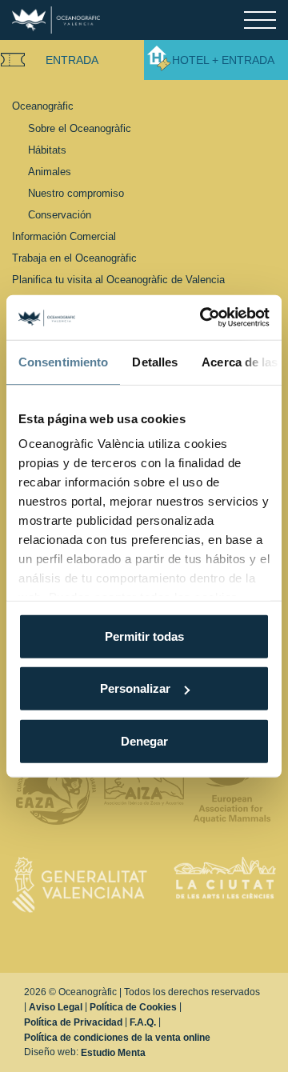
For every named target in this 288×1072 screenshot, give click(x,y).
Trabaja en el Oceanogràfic (74, 258)
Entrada (72, 60)
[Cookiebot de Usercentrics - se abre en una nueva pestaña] (203, 317)
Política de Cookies (133, 1007)
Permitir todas (144, 635)
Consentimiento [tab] (63, 361)
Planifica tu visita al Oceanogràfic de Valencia (118, 280)
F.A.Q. (143, 1022)
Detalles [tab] (155, 361)
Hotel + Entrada (223, 60)
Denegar (144, 740)
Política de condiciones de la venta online (117, 1037)
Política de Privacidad (73, 1022)
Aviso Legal (55, 1007)
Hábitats (47, 150)
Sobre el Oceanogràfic (79, 128)
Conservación (59, 215)
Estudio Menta (113, 1052)
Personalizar (135, 688)
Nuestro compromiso (76, 193)
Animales (49, 172)
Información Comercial (64, 236)
